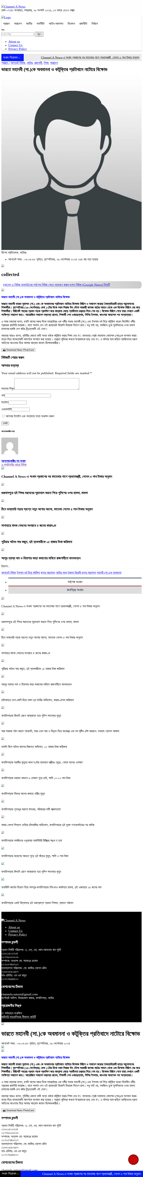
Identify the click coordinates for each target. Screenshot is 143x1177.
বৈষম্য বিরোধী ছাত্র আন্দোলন (82, 572)
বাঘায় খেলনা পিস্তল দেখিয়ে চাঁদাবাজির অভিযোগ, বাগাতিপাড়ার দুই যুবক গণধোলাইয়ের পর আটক (47, 825)
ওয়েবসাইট (6, 409)
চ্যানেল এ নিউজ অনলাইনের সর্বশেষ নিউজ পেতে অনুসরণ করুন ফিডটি (56, 285)
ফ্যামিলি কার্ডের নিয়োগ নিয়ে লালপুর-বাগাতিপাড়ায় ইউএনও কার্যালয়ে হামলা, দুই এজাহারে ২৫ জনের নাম (51, 887)
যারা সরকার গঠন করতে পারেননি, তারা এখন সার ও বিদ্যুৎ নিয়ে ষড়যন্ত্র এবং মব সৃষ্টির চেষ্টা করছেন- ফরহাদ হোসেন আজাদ (60, 731)
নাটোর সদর (61, 572)
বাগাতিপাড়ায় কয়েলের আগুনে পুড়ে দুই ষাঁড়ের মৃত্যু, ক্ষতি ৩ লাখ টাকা (34, 856)
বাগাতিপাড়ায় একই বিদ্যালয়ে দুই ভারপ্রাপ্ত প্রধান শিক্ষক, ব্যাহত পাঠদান (37, 903)
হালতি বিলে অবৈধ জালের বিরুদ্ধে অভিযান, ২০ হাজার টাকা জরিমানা (34, 746)
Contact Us (15, 45)
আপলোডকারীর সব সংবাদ (13, 461)
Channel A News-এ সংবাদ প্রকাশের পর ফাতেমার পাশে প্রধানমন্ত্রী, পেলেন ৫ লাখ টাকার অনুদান (77, 57)
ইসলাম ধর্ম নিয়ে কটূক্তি (28, 572)
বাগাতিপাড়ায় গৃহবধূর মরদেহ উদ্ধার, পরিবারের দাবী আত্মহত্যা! (31, 809)
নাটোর (30, 63)
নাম (3, 395)
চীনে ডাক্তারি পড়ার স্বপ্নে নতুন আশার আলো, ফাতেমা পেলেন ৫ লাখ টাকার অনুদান (47, 509)
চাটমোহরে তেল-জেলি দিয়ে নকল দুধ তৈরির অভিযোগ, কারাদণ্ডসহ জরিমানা (37, 700)
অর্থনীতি (40, 23)
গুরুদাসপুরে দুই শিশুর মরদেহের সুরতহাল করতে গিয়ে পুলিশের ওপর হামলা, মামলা (44, 493)
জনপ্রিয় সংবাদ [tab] (75, 590)
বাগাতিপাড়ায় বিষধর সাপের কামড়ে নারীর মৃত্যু (23, 793)
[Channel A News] (13, 6)
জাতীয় (29, 23)
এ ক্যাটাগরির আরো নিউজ (14, 464)
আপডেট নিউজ (18, 63)
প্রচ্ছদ (6, 23)
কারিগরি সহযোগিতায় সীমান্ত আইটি (18, 1017)
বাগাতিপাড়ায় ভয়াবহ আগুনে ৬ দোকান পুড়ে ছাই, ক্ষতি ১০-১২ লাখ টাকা (35, 778)
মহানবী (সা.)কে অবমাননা (109, 572)
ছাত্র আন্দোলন (48, 572)
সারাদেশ (18, 23)
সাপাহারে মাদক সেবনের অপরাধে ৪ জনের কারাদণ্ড (28, 525)
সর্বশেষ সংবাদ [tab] (75, 582)
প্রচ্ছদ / (5, 63)
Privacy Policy (17, 49)
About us (14, 41)
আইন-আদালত (56, 23)
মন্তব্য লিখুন (7, 388)
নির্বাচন (95, 23)
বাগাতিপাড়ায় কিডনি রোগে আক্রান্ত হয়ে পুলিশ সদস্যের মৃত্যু (31, 715)
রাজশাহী (38, 63)
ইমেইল (4, 402)
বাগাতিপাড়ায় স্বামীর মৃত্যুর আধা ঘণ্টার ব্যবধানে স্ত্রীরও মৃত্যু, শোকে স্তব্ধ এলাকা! (42, 762)
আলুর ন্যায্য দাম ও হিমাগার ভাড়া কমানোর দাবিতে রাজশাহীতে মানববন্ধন (41, 558)
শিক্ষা (46, 63)
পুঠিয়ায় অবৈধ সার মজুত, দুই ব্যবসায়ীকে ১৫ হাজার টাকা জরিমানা (36, 542)
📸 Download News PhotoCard (18, 350)
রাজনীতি (83, 23)
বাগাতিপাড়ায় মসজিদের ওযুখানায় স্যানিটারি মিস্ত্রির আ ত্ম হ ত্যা (31, 840)
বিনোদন (71, 23)
